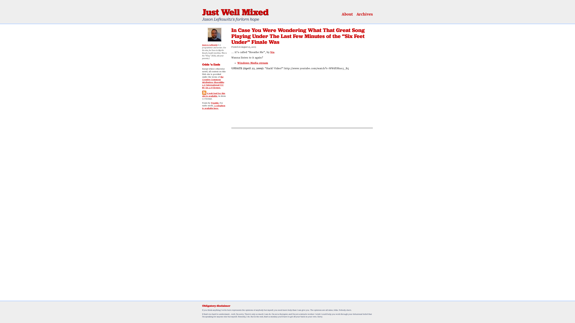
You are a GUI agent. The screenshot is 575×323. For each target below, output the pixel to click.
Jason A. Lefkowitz (210, 45)
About (347, 14)
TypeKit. (215, 103)
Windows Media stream (252, 63)
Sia (272, 52)
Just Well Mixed (235, 12)
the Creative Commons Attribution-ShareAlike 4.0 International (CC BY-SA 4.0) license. (213, 82)
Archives (365, 14)
